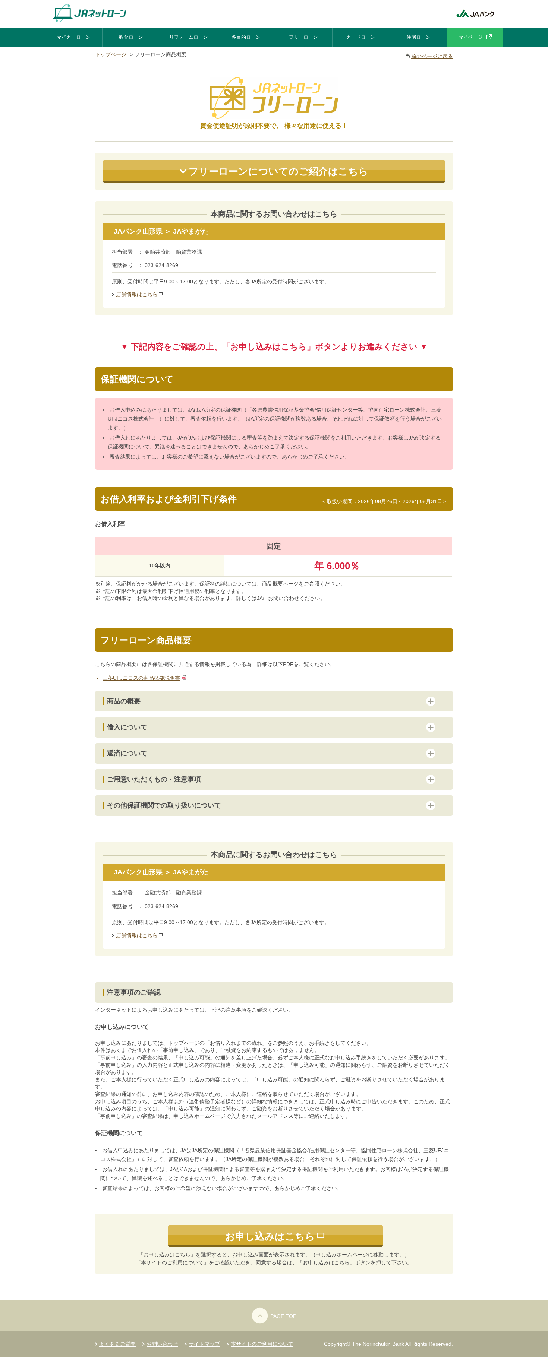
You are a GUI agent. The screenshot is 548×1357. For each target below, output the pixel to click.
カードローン (360, 37)
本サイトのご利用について (262, 1344)
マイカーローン (74, 37)
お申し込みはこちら (270, 1236)
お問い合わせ (162, 1344)
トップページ (110, 54)
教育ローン (131, 37)
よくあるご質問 (117, 1344)
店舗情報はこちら (137, 294)
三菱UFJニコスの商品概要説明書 (141, 678)
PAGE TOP (283, 1316)
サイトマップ (204, 1344)
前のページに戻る (432, 56)
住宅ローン (418, 37)
